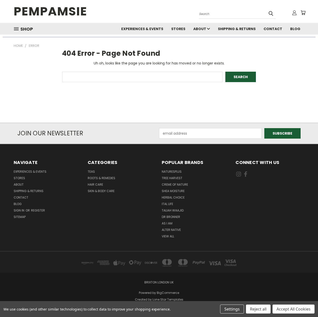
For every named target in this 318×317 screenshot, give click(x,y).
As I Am (167, 223)
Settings (232, 309)
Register (38, 210)
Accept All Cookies (294, 309)
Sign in (19, 210)
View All (168, 236)
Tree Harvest (172, 178)
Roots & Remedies (101, 178)
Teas (91, 171)
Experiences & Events (142, 28)
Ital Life (167, 204)
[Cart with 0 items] (303, 12)
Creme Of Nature (175, 184)
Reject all (258, 309)
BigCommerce (168, 293)
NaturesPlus (172, 171)
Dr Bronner (171, 217)
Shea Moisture (173, 191)
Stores (178, 28)
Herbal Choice (173, 197)
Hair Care (95, 184)
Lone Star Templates (168, 299)
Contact (273, 28)
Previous (305, 301)
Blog (295, 28)
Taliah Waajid (173, 210)
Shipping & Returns (237, 28)
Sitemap (20, 217)
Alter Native (171, 230)
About (200, 28)
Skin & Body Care (101, 191)
